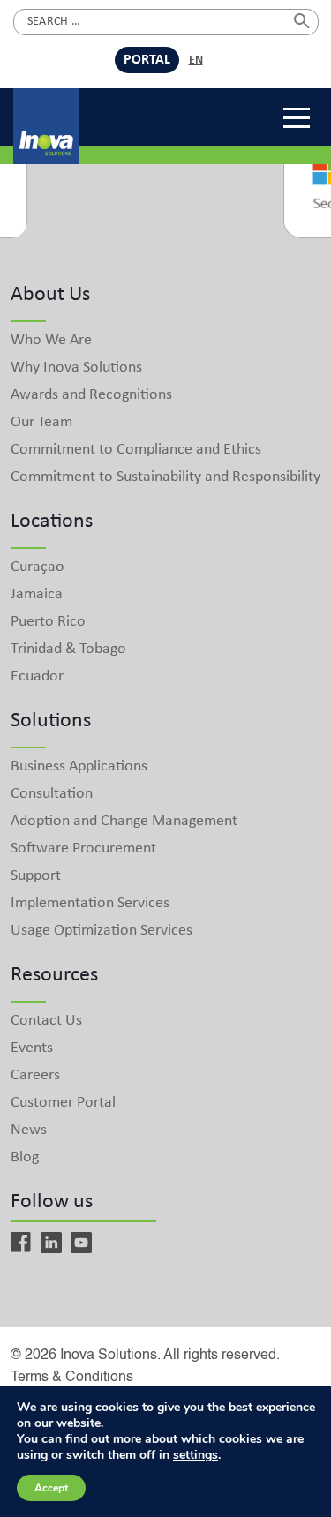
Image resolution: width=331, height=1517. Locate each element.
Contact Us (46, 1020)
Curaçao (37, 567)
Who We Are (51, 340)
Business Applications (79, 766)
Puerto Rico (48, 621)
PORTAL (147, 60)
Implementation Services (90, 903)
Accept (51, 1488)
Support (36, 875)
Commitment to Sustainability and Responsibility (165, 477)
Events (32, 1048)
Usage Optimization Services (101, 930)
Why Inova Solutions (76, 367)
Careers (35, 1075)
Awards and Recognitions (91, 395)
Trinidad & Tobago (68, 649)
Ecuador (37, 676)
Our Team (41, 422)
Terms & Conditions (72, 1378)
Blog (25, 1157)
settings (195, 1455)
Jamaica (37, 594)
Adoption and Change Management (124, 821)
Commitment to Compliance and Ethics (136, 449)
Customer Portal (63, 1102)
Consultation (52, 793)
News (29, 1130)
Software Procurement (83, 848)
